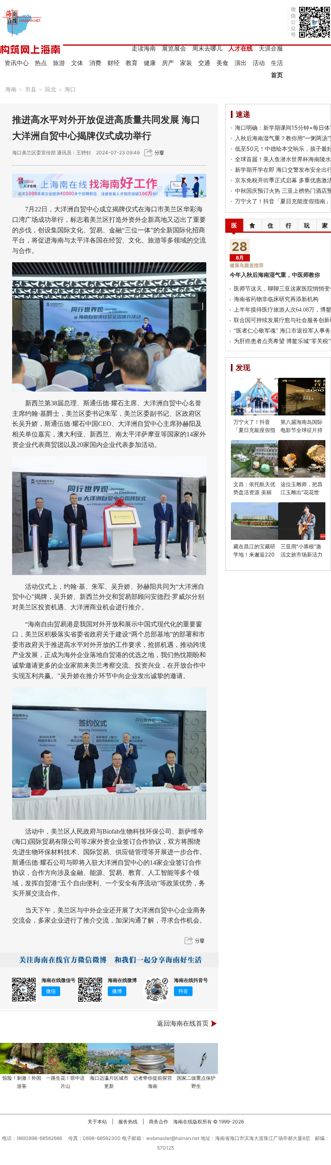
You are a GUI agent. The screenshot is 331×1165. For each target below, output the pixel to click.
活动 (259, 63)
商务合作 (158, 1122)
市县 (30, 89)
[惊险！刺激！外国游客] (22, 1058)
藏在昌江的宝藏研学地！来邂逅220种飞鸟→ (254, 554)
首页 (277, 75)
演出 (241, 63)
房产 (168, 63)
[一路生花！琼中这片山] (65, 1058)
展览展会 (174, 48)
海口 (70, 89)
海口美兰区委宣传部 (34, 153)
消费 (95, 63)
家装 (186, 63)
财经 (113, 63)
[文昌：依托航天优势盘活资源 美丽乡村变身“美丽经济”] (259, 459)
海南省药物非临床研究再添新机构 (276, 299)
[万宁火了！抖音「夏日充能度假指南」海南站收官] (259, 396)
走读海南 (144, 48)
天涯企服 (271, 48)
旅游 (59, 63)
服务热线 (128, 1122)
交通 (204, 63)
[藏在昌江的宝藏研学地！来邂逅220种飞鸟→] (259, 521)
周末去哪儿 (207, 48)
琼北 (50, 89)
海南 (11, 89)
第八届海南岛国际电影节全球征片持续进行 (302, 430)
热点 (41, 63)
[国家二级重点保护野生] (196, 1058)
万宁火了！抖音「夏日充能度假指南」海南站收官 (254, 430)
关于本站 (97, 1122)
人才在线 (240, 48)
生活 (277, 63)
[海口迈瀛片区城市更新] (109, 1058)
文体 (77, 63)
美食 (222, 63)
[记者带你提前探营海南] (152, 1058)
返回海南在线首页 (183, 1023)
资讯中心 (16, 63)
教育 (132, 63)
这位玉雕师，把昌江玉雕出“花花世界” (302, 492)
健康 (150, 63)
